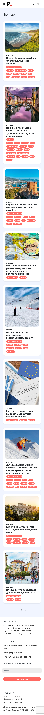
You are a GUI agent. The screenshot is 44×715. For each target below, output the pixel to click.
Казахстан (10, 348)
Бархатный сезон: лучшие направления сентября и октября (21, 207)
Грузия (25, 345)
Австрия (9, 143)
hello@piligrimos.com (12, 652)
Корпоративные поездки (13, 702)
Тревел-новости (12, 277)
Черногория (17, 224)
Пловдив (25, 543)
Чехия (32, 156)
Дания (9, 74)
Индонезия (10, 150)
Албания (10, 217)
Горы (24, 480)
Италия (23, 74)
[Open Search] (33, 4)
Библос (9, 539)
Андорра (10, 345)
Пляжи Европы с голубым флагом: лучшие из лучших (21, 60)
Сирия (32, 543)
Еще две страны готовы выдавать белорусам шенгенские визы (20, 414)
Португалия (16, 77)
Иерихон (32, 539)
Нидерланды (11, 153)
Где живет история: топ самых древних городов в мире (21, 529)
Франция (31, 77)
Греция (30, 70)
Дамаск (24, 539)
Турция (24, 77)
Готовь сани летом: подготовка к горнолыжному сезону (19, 335)
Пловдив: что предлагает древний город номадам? (21, 591)
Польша (18, 348)
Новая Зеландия (22, 153)
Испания (16, 74)
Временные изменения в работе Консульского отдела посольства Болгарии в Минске (21, 269)
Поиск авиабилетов (11, 696)
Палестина (16, 543)
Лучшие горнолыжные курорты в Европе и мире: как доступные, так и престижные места (21, 469)
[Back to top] (38, 709)
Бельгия (17, 143)
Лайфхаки (10, 139)
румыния (24, 483)
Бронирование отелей (12, 699)
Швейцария (10, 351)
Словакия (10, 487)
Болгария (10, 70)
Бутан (32, 143)
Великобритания (20, 70)
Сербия (31, 483)
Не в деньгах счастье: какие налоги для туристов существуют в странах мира (20, 131)
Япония (9, 160)
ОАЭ (8, 77)
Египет (32, 217)
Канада (16, 483)
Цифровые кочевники (14, 596)
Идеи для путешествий (14, 67)
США (18, 156)
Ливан (9, 543)
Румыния (31, 420)
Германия (23, 146)
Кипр (29, 74)
